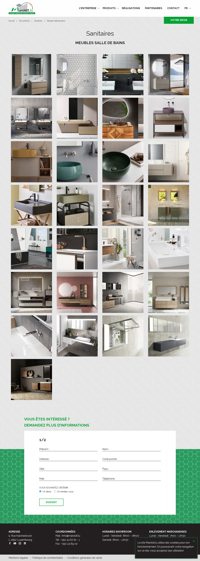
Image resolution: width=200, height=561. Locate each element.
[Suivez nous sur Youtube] (16, 543)
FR (186, 8)
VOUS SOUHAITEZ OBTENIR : (54, 487)
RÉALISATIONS (131, 8)
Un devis (46, 491)
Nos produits (24, 21)
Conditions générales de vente (84, 557)
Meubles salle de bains (56, 21)
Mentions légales (18, 557)
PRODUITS (109, 8)
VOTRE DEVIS (178, 20)
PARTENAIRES (153, 8)
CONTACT (173, 8)
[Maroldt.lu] (22, 8)
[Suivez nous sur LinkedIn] (26, 543)
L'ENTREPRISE (87, 8)
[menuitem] (88, 8)
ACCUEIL (12, 21)
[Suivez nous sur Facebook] (11, 543)
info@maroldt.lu (71, 535)
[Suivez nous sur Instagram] (21, 543)
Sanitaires (38, 21)
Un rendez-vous (65, 491)
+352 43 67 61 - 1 (70, 539)
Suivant (51, 502)
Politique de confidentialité (47, 557)
